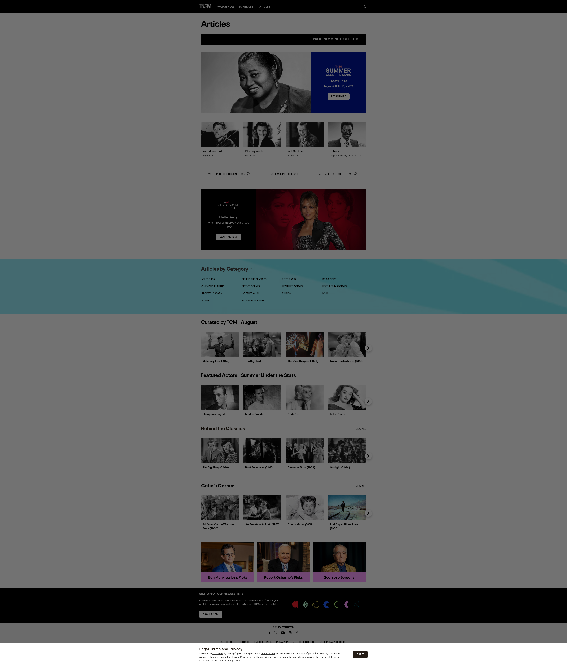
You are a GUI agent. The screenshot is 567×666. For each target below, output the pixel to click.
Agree (360, 654)
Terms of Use (268, 653)
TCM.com (217, 653)
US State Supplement (229, 660)
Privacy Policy (247, 657)
